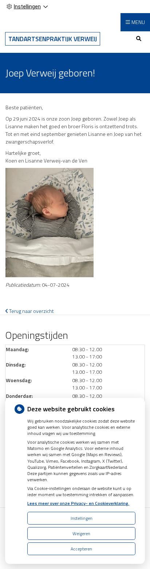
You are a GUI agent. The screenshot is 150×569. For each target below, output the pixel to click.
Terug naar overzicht (31, 311)
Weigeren (81, 533)
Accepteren (81, 548)
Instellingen (81, 518)
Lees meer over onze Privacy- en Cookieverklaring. (78, 503)
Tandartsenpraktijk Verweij (52, 39)
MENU (138, 22)
